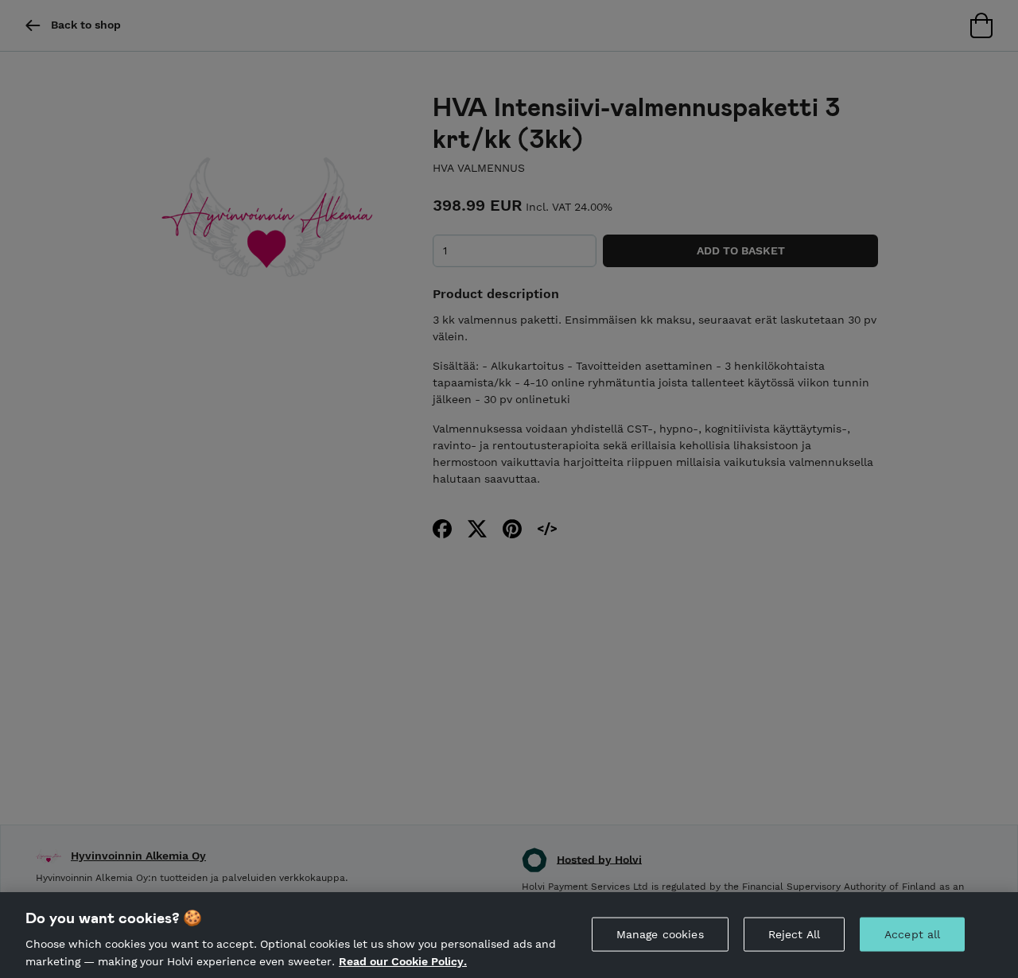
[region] (509, 935)
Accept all (912, 934)
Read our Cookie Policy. (403, 960)
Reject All (794, 934)
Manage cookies (660, 934)
